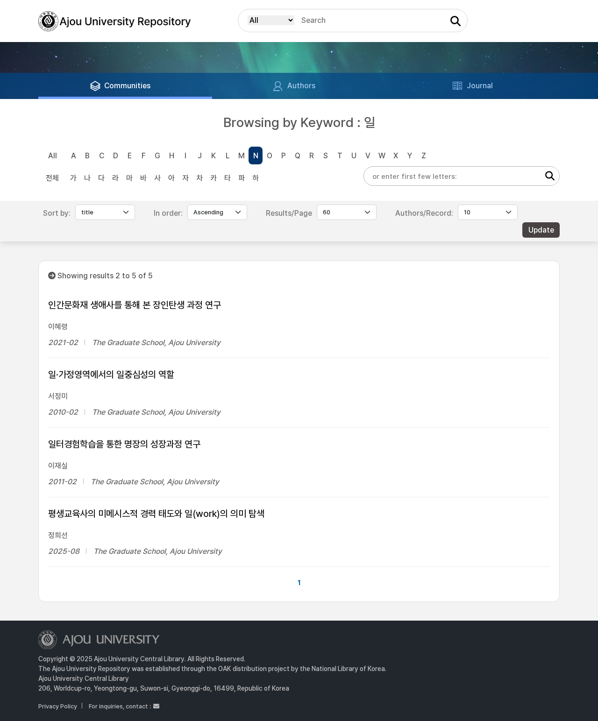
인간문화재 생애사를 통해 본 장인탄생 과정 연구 (134, 305)
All (52, 155)
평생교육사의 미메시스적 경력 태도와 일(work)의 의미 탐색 (156, 513)
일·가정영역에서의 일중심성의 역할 (111, 374)
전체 (52, 178)
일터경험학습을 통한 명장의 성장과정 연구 (124, 444)
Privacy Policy (57, 706)
